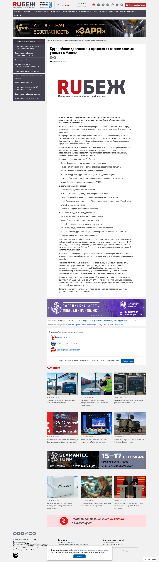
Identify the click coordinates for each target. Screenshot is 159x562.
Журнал (27, 12)
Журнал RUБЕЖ (63, 337)
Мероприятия (99, 12)
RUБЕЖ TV (56, 12)
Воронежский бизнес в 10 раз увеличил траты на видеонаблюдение (61, 401)
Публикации (84, 12)
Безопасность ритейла (23, 82)
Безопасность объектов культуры (27, 98)
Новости (18, 12)
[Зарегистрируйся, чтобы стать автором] (58, 4)
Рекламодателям (127, 12)
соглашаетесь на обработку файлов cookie (93, 550)
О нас (16, 15)
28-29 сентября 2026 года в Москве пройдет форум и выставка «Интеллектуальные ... (62, 441)
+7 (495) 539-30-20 (68, 543)
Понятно (79, 556)
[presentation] (15, 28)
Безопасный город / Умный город (27, 71)
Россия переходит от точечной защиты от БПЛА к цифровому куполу (129, 441)
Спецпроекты (40, 12)
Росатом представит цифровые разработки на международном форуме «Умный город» (101, 320)
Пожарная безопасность (66, 343)
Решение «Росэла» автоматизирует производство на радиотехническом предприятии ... (59, 505)
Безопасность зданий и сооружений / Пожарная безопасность (28, 47)
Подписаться (128, 361)
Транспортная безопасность (26, 60)
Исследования (69, 12)
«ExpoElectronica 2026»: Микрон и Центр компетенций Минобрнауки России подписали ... (128, 505)
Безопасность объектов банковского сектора (29, 76)
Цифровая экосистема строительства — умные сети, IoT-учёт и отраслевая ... (95, 441)
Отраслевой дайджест (136, 5)
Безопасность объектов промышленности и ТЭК (24, 54)
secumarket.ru (123, 552)
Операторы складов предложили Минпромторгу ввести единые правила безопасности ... (94, 402)
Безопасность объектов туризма (27, 94)
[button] (77, 35)
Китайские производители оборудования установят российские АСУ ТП (128, 401)
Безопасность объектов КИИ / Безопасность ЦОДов (26, 88)
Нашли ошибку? (150, 559)
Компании (113, 12)
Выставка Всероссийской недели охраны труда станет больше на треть (94, 324)
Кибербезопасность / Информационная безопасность (27, 65)
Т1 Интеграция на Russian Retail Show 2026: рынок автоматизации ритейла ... (96, 504)
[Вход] (66, 4)
